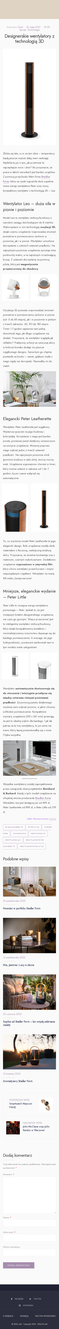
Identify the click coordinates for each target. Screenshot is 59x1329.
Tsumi (20, 27)
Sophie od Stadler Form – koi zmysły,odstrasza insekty (29, 1023)
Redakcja (24, 1316)
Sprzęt (22, 30)
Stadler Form (43, 798)
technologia (19, 833)
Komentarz (8, 1174)
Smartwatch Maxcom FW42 (20, 1103)
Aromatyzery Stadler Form (17, 1081)
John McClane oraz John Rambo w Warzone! (36, 1126)
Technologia (33, 30)
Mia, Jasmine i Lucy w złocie (18, 965)
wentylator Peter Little (32, 846)
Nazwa (7, 1217)
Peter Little (33, 827)
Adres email (9, 1232)
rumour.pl (52, 818)
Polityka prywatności (45, 1316)
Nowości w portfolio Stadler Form (21, 908)
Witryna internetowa (11, 1247)
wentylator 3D (38, 833)
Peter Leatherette (14, 827)
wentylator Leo (13, 840)
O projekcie (8, 1316)
